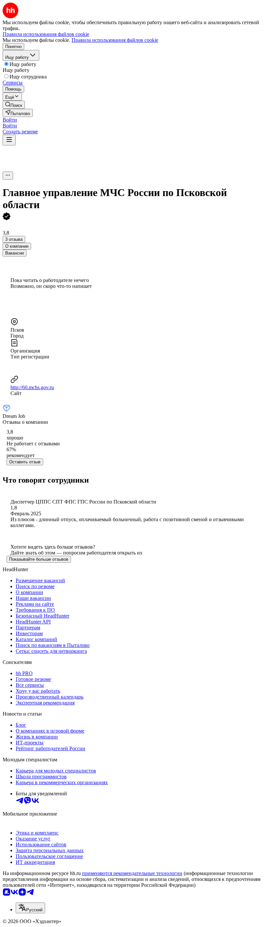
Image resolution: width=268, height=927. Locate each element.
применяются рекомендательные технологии (132, 873)
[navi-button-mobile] (9, 140)
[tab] (17, 246)
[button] (10, 120)
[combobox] (30, 907)
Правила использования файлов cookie (115, 40)
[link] (14, 105)
